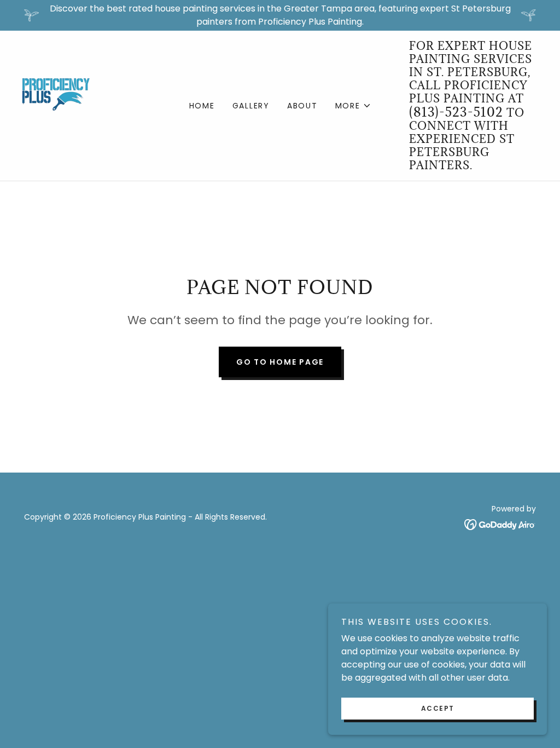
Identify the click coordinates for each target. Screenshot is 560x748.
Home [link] (202, 105)
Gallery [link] (251, 105)
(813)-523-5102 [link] (456, 111)
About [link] (302, 105)
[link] (56, 105)
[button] (353, 105)
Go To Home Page (280, 361)
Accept (437, 708)
